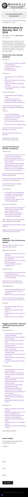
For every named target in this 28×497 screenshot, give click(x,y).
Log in (17, 492)
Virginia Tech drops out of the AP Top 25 (15, 294)
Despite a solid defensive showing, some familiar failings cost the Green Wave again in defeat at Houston (15, 209)
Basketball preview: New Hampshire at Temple (13, 224)
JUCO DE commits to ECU (11, 119)
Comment (5, 446)
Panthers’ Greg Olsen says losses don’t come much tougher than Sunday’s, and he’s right (14, 374)
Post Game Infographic (10, 70)
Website (4, 475)
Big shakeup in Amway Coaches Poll (14, 306)
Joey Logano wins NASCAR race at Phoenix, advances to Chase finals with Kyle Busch (14, 396)
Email (4, 468)
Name (4, 461)
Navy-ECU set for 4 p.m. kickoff (12, 117)
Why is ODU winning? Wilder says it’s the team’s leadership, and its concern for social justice (15, 291)
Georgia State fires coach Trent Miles (14, 316)
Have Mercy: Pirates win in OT (12, 99)
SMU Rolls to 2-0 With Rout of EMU (13, 167)
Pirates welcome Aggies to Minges (13, 100)
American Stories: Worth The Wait (13, 158)
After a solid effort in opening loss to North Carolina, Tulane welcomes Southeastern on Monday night (14, 214)
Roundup (13, 431)
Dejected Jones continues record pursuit (15, 102)
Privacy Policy (22, 492)
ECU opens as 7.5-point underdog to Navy (15, 124)
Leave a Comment (6, 37)
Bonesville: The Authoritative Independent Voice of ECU (14, 6)
